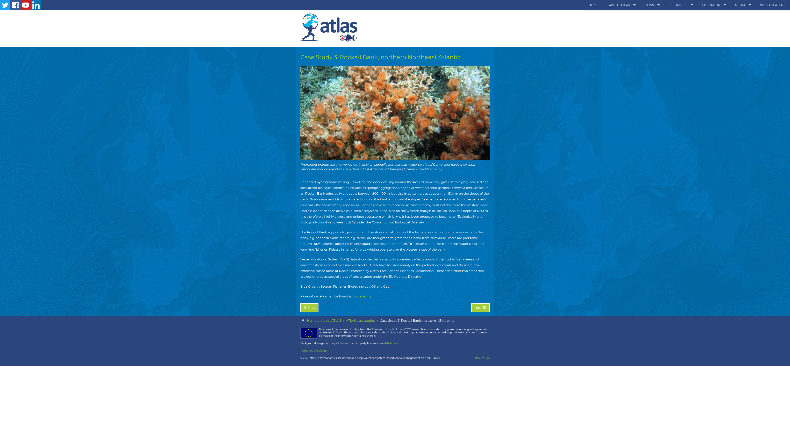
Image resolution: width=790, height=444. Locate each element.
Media (740, 5)
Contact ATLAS (772, 5)
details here (391, 343)
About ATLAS (619, 5)
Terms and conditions (313, 350)
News (649, 5)
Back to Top (482, 358)
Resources (678, 5)
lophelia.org (362, 296)
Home (593, 5)
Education (711, 5)
